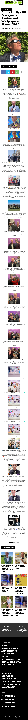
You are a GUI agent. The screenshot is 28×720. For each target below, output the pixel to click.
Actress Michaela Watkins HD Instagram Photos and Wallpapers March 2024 (6, 630)
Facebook (10, 696)
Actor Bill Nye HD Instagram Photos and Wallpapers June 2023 (20, 612)
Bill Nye (16, 542)
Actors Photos (6, 9)
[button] (14, 88)
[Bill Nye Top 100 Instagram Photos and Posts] (7, 580)
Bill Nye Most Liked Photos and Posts (20, 566)
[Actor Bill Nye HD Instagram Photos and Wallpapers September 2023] (7, 602)
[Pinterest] (12, 72)
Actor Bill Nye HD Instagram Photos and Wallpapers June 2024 (7, 568)
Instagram (10, 703)
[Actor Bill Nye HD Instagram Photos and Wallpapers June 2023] (21, 602)
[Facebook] (3, 72)
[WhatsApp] (17, 72)
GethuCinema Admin (8, 28)
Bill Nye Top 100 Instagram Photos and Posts (6, 589)
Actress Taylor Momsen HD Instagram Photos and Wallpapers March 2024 (22, 630)
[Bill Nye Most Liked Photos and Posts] (21, 558)
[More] (21, 72)
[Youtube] (2, 699)
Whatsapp (10, 706)
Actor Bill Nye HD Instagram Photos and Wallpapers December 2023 (20, 590)
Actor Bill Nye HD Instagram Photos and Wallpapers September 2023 (7, 612)
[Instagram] (2, 703)
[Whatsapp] (2, 706)
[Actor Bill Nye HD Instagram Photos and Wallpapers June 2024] (7, 558)
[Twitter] (8, 72)
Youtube (9, 699)
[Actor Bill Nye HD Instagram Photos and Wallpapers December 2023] (21, 580)
